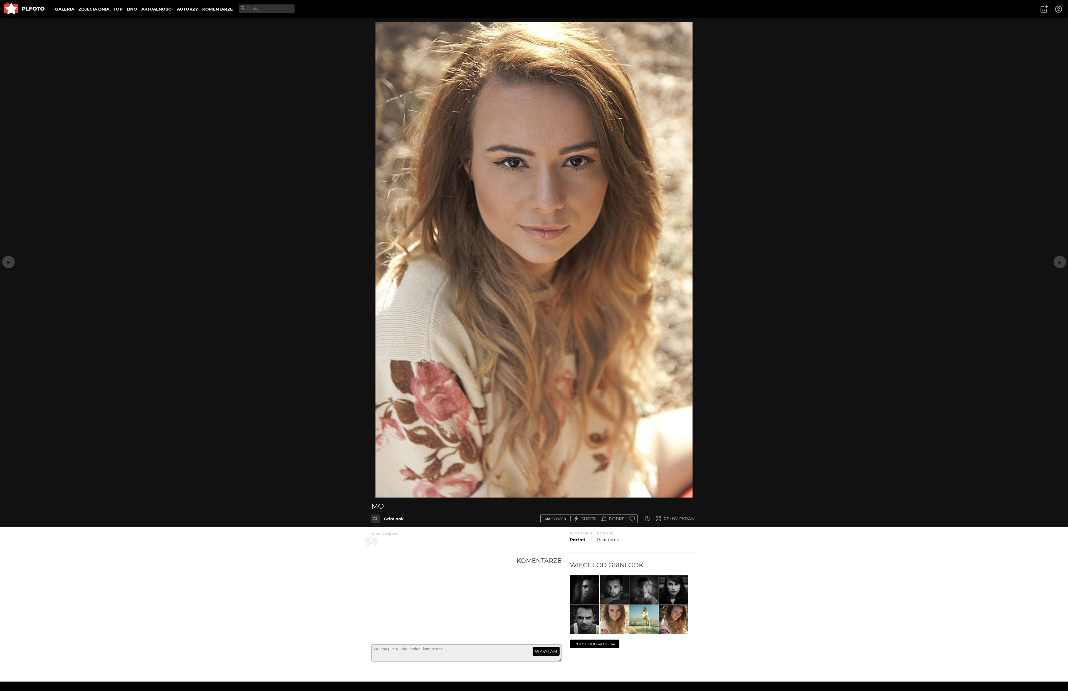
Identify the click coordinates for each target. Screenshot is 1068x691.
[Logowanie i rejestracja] (1059, 9)
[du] (584, 619)
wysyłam (546, 651)
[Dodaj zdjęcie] (1044, 9)
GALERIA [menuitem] (64, 9)
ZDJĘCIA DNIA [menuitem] (93, 9)
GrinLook (394, 518)
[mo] (614, 619)
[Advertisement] (443, 598)
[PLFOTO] (24, 9)
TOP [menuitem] (118, 9)
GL (376, 518)
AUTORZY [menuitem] (187, 9)
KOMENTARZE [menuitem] (217, 9)
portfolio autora (594, 644)
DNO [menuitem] (132, 9)
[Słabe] (632, 518)
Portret (577, 539)
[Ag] (673, 590)
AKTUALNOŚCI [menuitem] (157, 9)
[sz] (584, 590)
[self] (614, 590)
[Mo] (673, 619)
